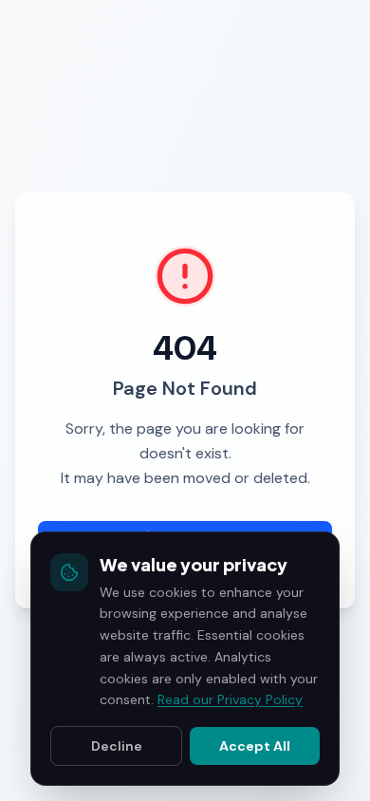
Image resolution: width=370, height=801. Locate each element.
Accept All (254, 745)
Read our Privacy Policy (230, 699)
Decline (116, 745)
